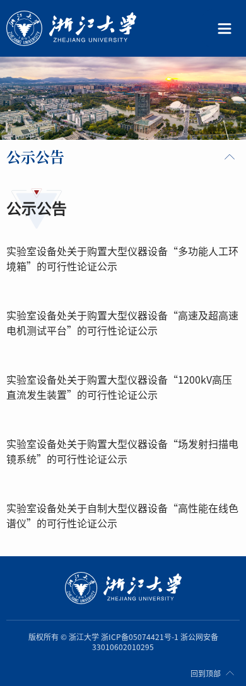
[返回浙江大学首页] (99, 29)
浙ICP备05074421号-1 (140, 637)
